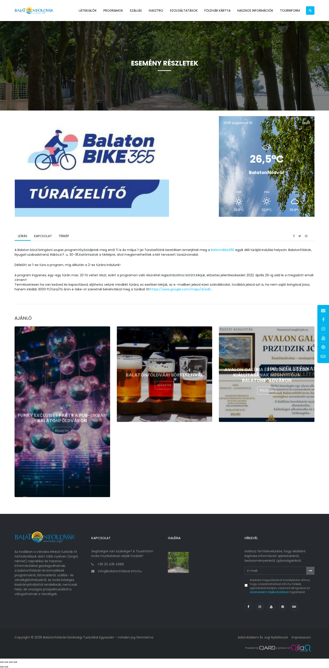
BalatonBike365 (222, 250)
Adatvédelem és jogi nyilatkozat (263, 637)
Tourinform (290, 10)
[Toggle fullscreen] (11, 662)
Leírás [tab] (22, 236)
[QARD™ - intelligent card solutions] (267, 648)
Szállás (136, 10)
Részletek (62, 431)
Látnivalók (88, 10)
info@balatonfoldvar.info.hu (120, 571)
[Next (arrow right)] (6, 666)
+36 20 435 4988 (110, 564)
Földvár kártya (217, 10)
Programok (113, 10)
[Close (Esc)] (2, 662)
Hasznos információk (255, 10)
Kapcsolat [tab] (43, 236)
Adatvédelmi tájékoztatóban (269, 592)
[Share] (6, 662)
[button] (310, 10)
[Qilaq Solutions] (301, 648)
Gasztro (156, 10)
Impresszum (301, 637)
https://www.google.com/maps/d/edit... (181, 289)
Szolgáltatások (184, 10)
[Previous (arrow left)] (2, 666)
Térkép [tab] (64, 236)
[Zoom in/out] (15, 662)
